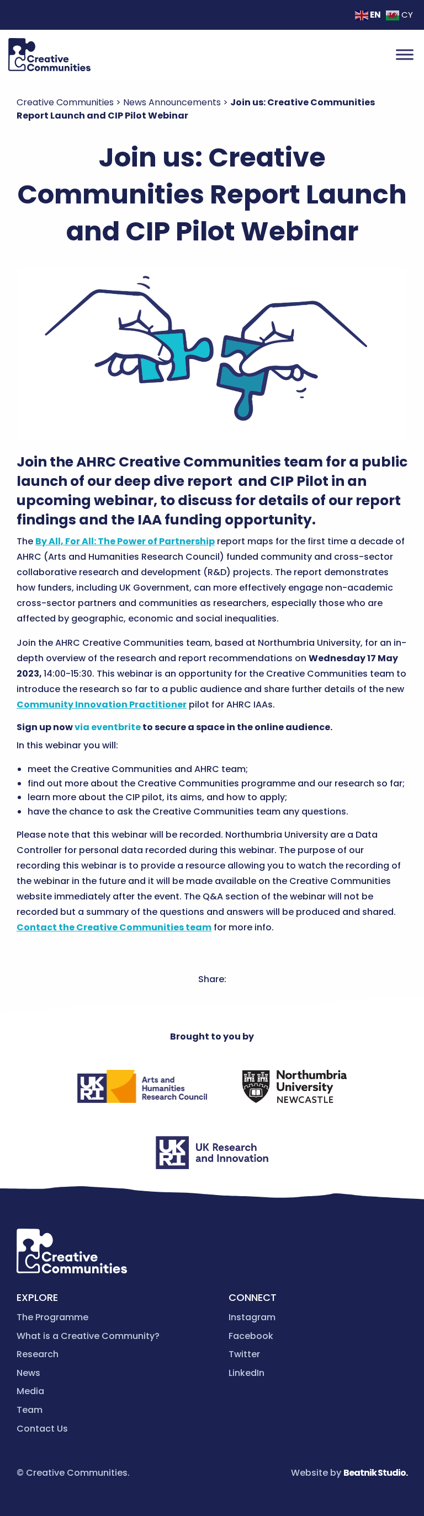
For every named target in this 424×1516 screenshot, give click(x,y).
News (28, 1373)
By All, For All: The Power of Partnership (125, 541)
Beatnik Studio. (375, 1472)
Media (30, 1391)
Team (30, 1409)
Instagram (252, 1317)
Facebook (251, 1336)
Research (38, 1354)
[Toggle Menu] (405, 54)
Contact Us (42, 1428)
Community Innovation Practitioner (102, 704)
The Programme (52, 1317)
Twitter (244, 1354)
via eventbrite (108, 727)
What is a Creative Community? (88, 1336)
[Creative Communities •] (49, 54)
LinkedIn (246, 1373)
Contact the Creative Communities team (114, 927)
